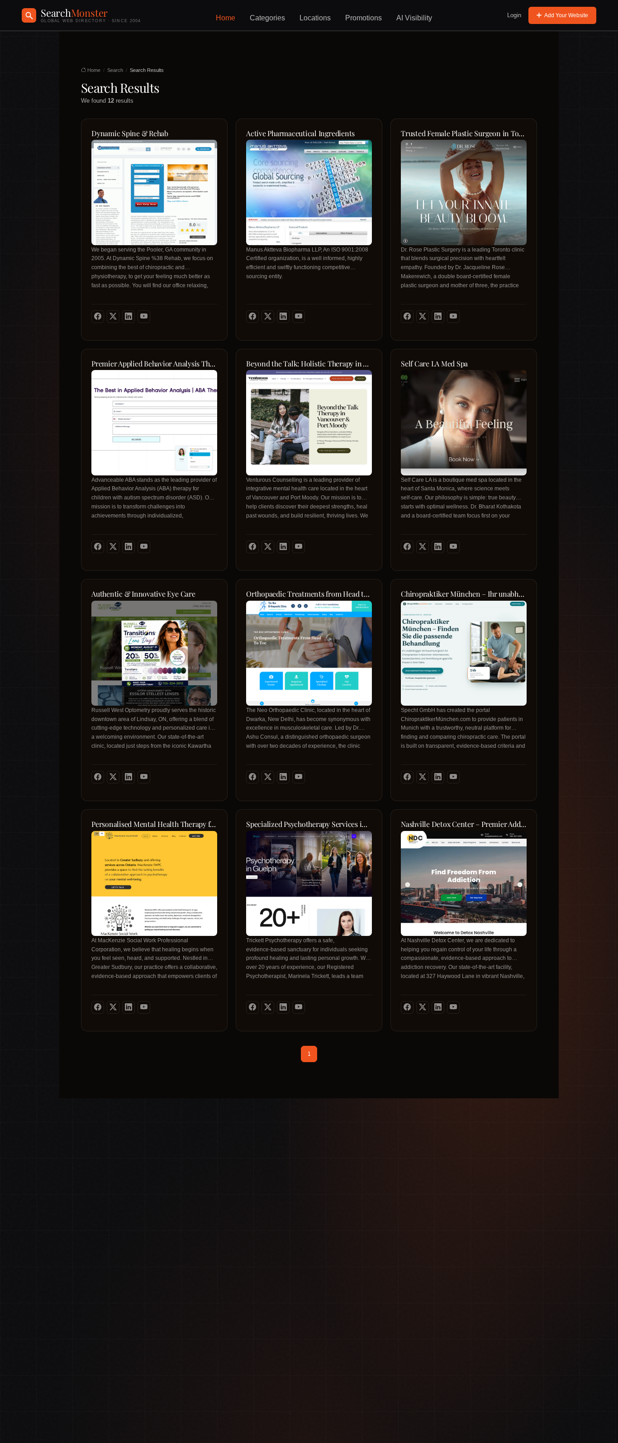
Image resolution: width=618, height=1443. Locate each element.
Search (115, 70)
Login (514, 15)
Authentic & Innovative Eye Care (143, 593)
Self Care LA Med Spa (434, 363)
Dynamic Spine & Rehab (129, 133)
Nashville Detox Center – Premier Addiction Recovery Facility (464, 824)
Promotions (363, 18)
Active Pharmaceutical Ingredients (300, 133)
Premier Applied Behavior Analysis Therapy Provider (154, 363)
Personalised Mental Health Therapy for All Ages (154, 824)
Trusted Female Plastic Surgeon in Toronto (464, 133)
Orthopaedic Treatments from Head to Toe (309, 593)
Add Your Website (566, 15)
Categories (267, 18)
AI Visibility (414, 18)
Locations (315, 18)
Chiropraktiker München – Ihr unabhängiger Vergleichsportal (464, 593)
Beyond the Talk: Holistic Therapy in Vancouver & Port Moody (309, 363)
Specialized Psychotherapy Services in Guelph (309, 824)
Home (225, 18)
